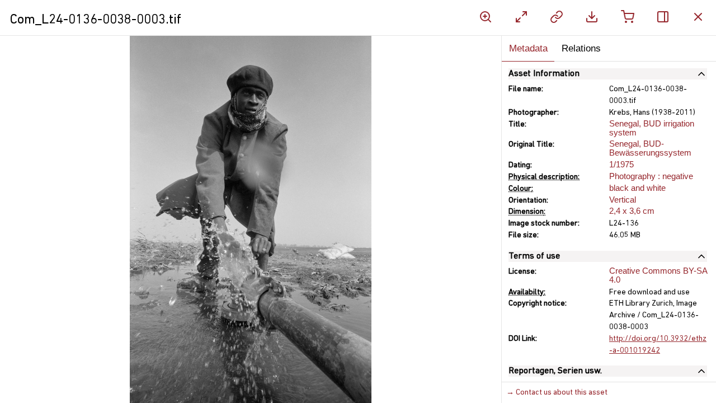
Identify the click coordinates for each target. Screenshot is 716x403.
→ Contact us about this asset (556, 392)
